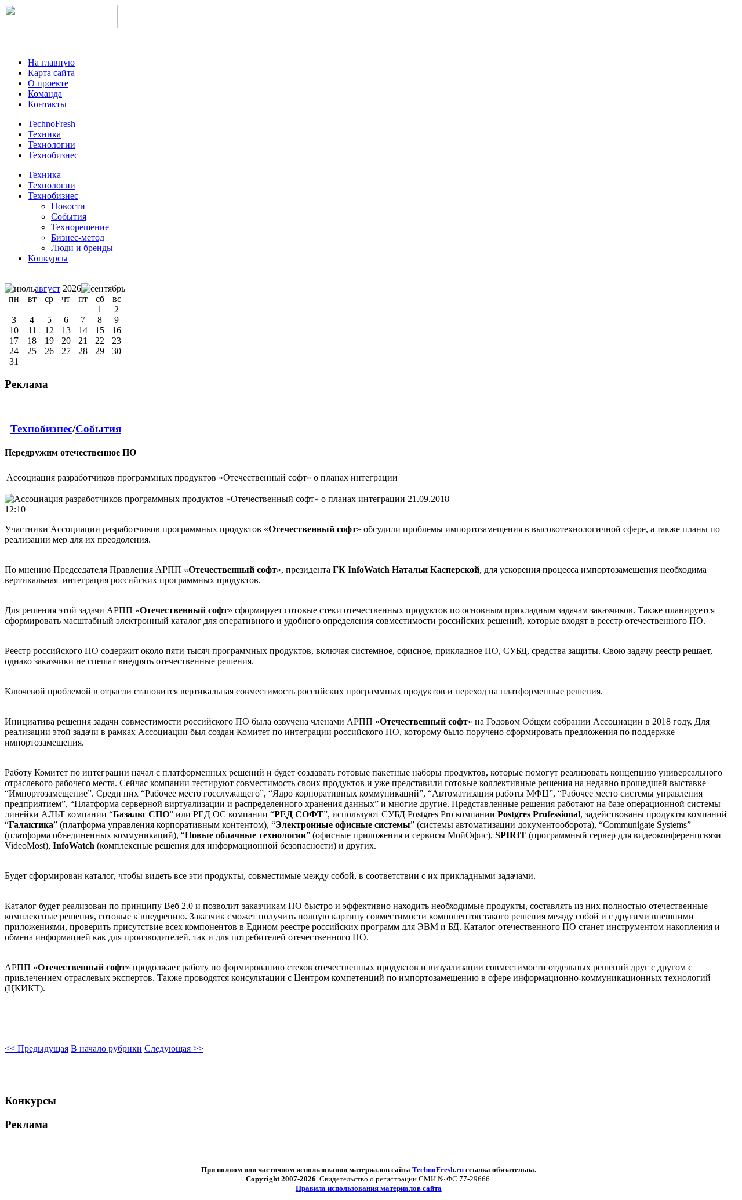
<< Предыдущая (36, 1048)
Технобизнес (53, 196)
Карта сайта (51, 73)
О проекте (48, 83)
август (47, 288)
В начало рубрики (106, 1048)
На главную (51, 62)
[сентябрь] (103, 288)
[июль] (20, 288)
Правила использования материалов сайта (369, 1188)
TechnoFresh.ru (438, 1169)
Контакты (47, 104)
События (98, 429)
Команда (45, 94)
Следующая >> (173, 1048)
